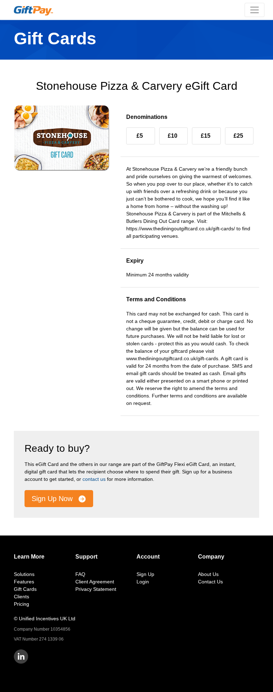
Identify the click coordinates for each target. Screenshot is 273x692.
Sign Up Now (53, 498)
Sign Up (145, 574)
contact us (94, 479)
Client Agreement (94, 581)
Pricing (21, 604)
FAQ (80, 574)
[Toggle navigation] (254, 10)
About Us (208, 574)
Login (142, 581)
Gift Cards (25, 589)
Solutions (24, 574)
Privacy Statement (95, 589)
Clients (21, 596)
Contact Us (210, 581)
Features (24, 581)
